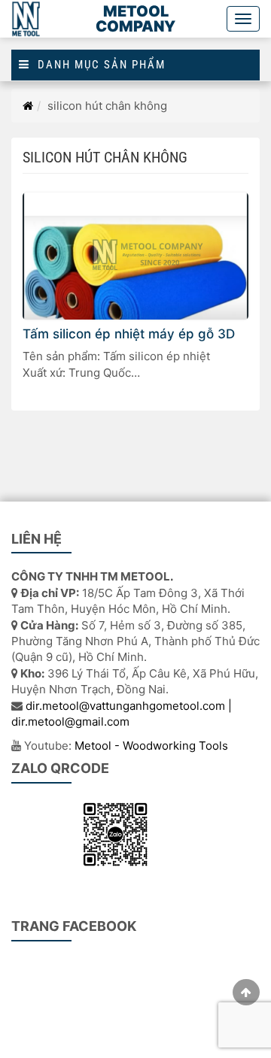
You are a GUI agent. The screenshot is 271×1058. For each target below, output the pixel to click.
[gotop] (246, 992)
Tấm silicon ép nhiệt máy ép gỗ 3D (129, 333)
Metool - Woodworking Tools (151, 745)
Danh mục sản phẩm (98, 65)
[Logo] (26, 19)
